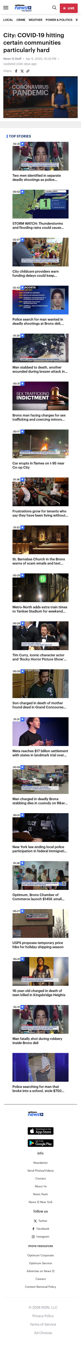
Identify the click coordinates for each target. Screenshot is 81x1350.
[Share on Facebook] (16, 71)
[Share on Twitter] (22, 71)
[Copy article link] (27, 71)
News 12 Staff (12, 58)
